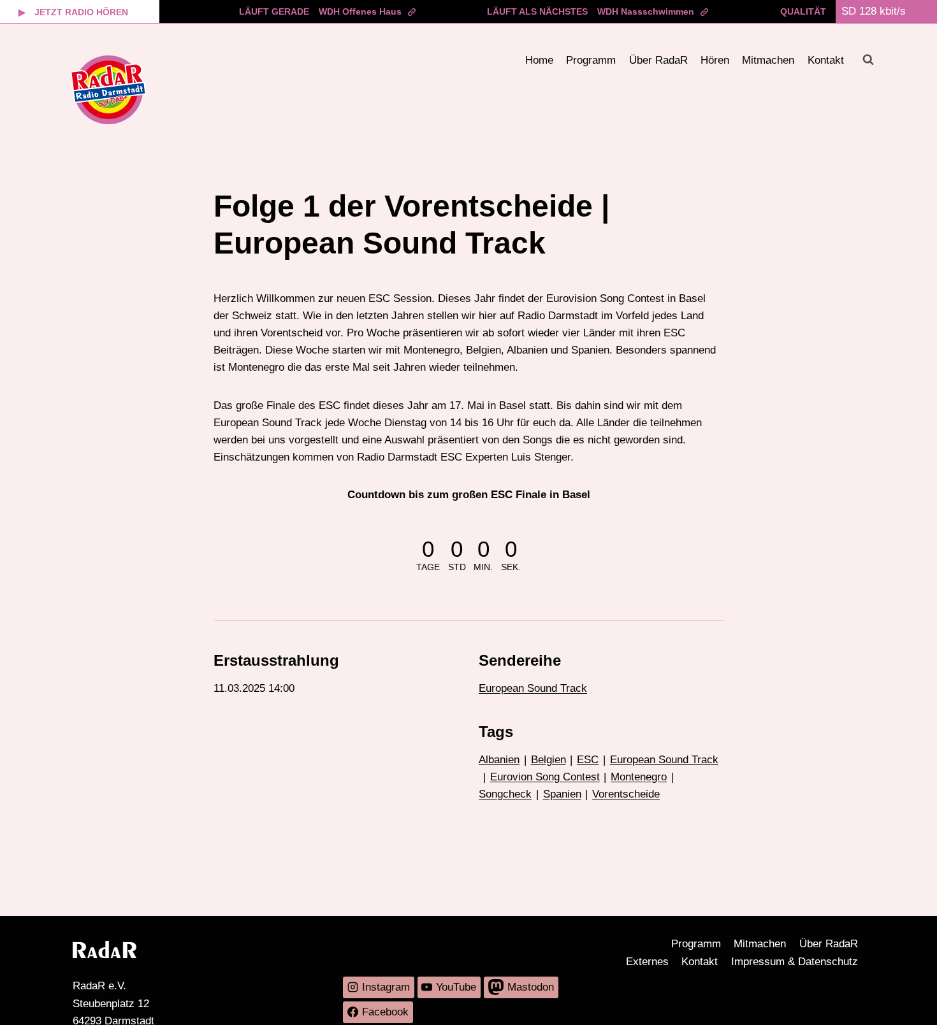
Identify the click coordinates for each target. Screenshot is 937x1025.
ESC (588, 760)
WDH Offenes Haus (360, 11)
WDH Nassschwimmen (645, 11)
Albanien (499, 760)
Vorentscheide (626, 794)
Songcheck (505, 794)
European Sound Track (533, 688)
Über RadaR (658, 60)
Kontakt (826, 60)
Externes (647, 962)
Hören (715, 60)
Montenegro (639, 777)
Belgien (548, 760)
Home (539, 60)
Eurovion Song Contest (545, 777)
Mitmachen (768, 60)
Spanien (562, 794)
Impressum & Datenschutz (794, 962)
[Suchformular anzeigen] (868, 59)
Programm (591, 60)
